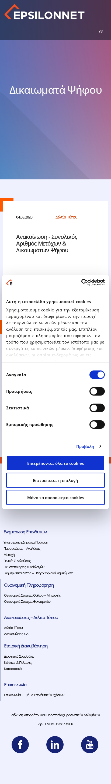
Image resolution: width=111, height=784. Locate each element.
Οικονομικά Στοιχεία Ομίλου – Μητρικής (32, 595)
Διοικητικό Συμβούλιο (19, 656)
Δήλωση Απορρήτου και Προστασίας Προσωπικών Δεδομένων (55, 715)
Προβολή (85, 446)
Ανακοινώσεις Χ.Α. (16, 633)
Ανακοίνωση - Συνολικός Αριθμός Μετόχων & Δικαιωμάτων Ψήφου (46, 243)
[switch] (97, 391)
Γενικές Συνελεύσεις (17, 560)
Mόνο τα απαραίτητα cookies (55, 497)
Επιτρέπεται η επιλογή (55, 480)
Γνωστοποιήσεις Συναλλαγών (24, 566)
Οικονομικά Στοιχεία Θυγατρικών (27, 601)
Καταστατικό (13, 668)
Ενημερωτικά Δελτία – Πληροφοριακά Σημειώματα (38, 573)
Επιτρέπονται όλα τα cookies (55, 463)
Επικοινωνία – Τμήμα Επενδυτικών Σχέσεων (34, 694)
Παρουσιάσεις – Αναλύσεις (22, 548)
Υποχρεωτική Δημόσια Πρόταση (26, 542)
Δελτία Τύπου (13, 627)
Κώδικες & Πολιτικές (18, 662)
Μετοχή (9, 554)
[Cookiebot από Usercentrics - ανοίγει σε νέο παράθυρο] (81, 282)
